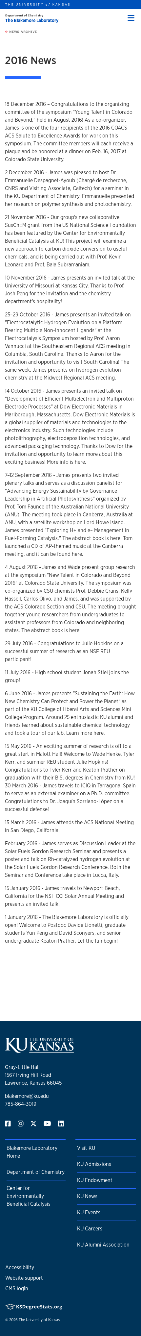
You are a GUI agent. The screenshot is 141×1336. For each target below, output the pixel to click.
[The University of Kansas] (39, 1050)
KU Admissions (94, 1164)
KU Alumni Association (103, 1244)
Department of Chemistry (36, 1172)
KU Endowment (94, 1180)
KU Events (88, 1212)
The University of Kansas (39, 1320)
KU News (87, 1196)
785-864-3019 (20, 1104)
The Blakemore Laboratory (31, 20)
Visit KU (86, 1148)
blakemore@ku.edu (27, 1096)
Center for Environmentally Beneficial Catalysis (28, 1196)
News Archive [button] (22, 31)
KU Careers (89, 1228)
